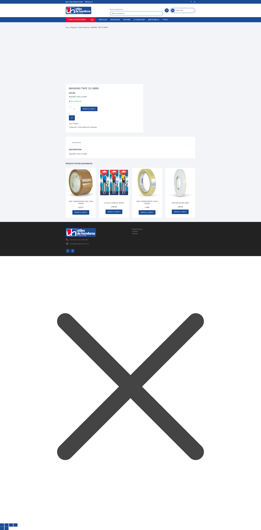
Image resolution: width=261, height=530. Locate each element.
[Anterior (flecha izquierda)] (2, 528)
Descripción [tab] (76, 142)
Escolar (103, 19)
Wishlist (90, 2)
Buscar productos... (117, 9)
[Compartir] (11, 525)
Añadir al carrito (89, 109)
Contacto (135, 231)
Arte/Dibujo (154, 19)
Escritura (116, 19)
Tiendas (135, 233)
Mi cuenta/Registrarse (75, 2)
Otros (165, 19)
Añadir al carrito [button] (80, 212)
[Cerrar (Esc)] (15, 525)
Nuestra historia (137, 229)
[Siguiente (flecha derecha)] (6, 528)
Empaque (74, 27)
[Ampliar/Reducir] (2, 525)
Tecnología (140, 19)
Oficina (127, 19)
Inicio (67, 27)
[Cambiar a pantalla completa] (6, 525)
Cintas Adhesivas (84, 27)
